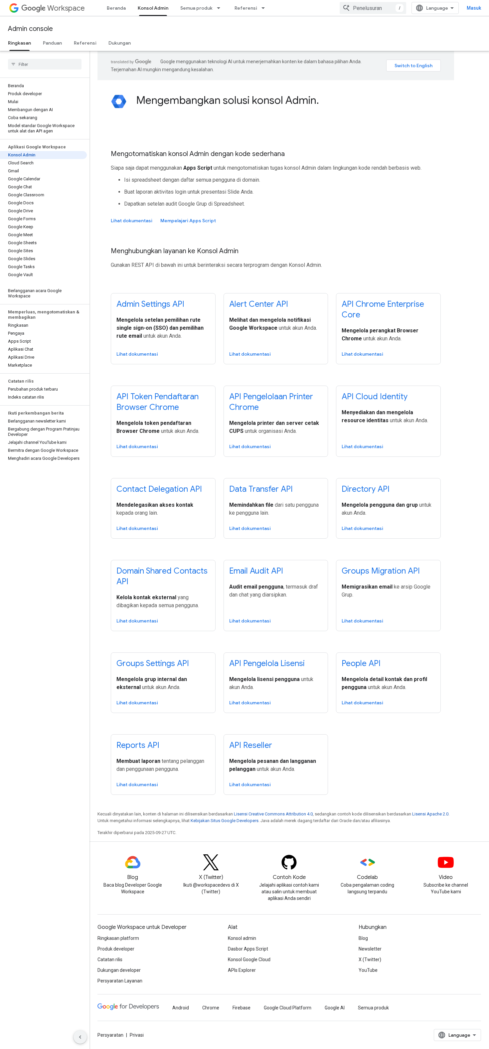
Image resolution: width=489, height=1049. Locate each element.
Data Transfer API (261, 489)
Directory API (366, 489)
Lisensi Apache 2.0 (430, 813)
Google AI (335, 1007)
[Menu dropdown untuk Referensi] (265, 8)
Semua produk (196, 8)
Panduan (52, 43)
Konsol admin (242, 938)
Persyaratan (110, 1035)
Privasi (137, 1035)
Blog (363, 938)
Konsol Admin (153, 8)
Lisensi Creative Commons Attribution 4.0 (273, 813)
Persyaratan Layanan (119, 980)
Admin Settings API (150, 304)
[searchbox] (45, 64)
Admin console (30, 29)
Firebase (241, 1007)
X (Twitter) (370, 959)
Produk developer (115, 949)
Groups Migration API (381, 571)
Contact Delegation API (159, 489)
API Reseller (250, 745)
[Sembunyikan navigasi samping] (80, 1037)
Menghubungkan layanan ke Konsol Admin (175, 251)
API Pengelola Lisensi (267, 663)
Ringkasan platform (118, 938)
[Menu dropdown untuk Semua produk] (221, 8)
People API (361, 663)
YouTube (368, 970)
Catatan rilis (109, 959)
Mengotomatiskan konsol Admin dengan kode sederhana (198, 154)
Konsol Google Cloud (249, 959)
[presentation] (288, 100)
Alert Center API (258, 304)
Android (180, 1007)
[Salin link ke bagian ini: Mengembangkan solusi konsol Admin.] (325, 101)
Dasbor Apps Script (248, 949)
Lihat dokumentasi (131, 221)
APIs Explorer (242, 970)
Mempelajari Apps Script (188, 221)
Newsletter (370, 949)
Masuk (474, 8)
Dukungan (119, 43)
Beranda (116, 8)
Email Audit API (256, 571)
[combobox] (373, 8)
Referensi (246, 8)
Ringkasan (19, 43)
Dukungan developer (119, 970)
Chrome (210, 1007)
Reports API (137, 745)
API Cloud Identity (375, 397)
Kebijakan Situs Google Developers (224, 820)
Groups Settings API (152, 663)
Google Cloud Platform (287, 1007)
